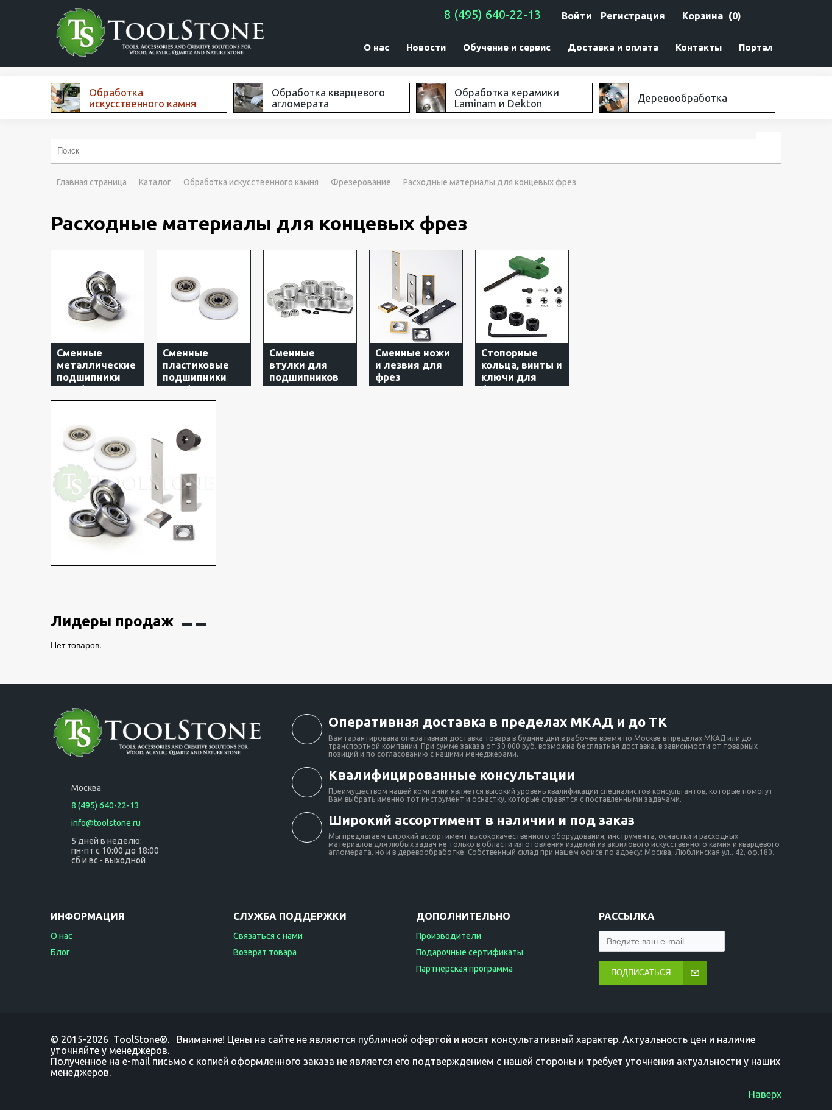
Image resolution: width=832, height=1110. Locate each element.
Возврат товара (265, 952)
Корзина (702, 15)
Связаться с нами (268, 936)
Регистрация (633, 15)
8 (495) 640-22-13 (492, 14)
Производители (448, 936)
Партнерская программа (464, 969)
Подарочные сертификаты (469, 952)
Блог (60, 952)
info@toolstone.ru (106, 823)
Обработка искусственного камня (251, 182)
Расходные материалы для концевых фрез (489, 182)
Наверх (765, 1094)
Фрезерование (361, 182)
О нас (61, 936)
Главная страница (92, 182)
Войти (577, 15)
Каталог (155, 182)
